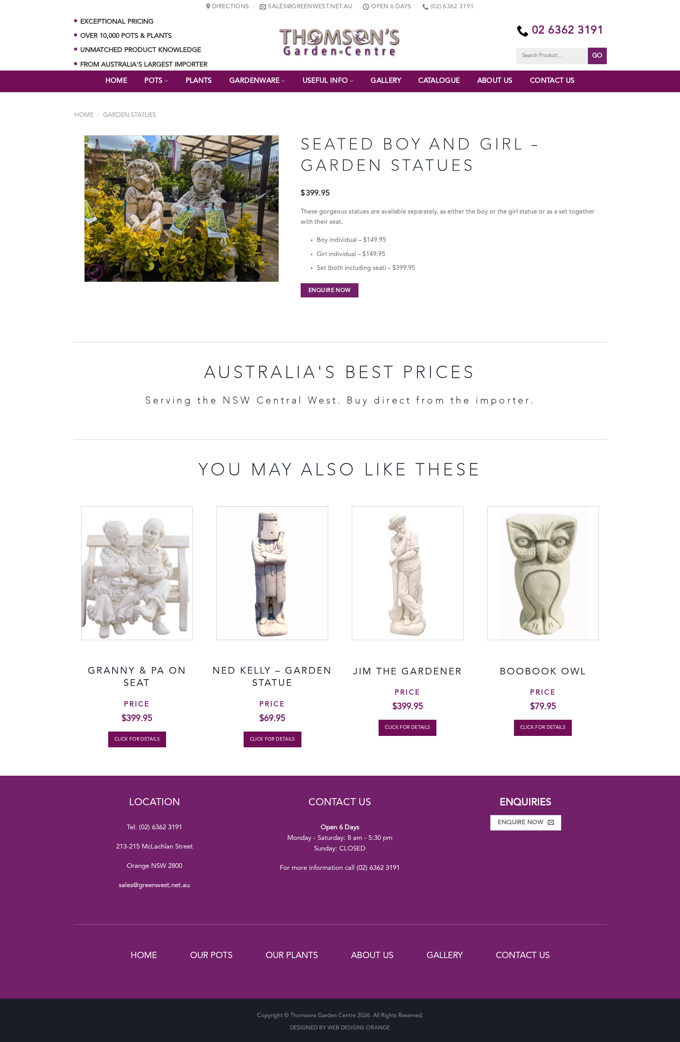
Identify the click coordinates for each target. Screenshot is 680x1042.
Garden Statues (129, 115)
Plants (199, 81)
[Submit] (597, 56)
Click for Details (137, 739)
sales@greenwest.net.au (154, 885)
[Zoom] (95, 272)
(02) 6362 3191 (160, 827)
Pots (153, 81)
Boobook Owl (543, 672)
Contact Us (552, 81)
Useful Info (325, 81)
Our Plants (292, 955)
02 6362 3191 (568, 30)
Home (116, 81)
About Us (495, 81)
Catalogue (439, 81)
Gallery (386, 81)
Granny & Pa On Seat (137, 677)
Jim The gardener (407, 672)
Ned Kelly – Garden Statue (272, 677)
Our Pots (211, 955)
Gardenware (254, 81)
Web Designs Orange (358, 1028)
